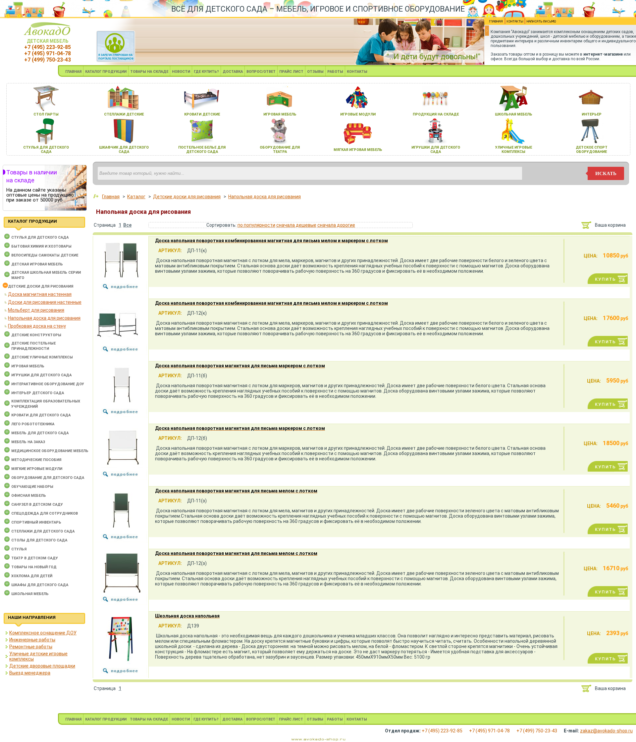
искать (605, 173)
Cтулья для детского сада (40, 237)
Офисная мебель (28, 495)
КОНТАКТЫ (357, 72)
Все (127, 225)
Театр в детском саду (34, 558)
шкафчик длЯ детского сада (124, 149)
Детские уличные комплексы (42, 357)
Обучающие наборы (32, 487)
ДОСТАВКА (233, 72)
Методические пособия (36, 460)
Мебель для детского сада (40, 433)
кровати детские (202, 114)
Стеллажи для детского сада (43, 531)
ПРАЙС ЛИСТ (291, 72)
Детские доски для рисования (40, 286)
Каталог (136, 196)
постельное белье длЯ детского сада (202, 149)
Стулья (18, 549)
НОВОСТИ (181, 72)
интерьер (592, 114)
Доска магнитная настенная (40, 294)
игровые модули (358, 114)
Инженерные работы (32, 639)
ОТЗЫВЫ (315, 72)
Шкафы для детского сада (39, 585)
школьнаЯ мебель (513, 114)
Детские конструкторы (36, 335)
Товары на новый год (34, 567)
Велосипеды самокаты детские (44, 255)
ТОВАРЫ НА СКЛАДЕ (149, 72)
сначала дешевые (296, 225)
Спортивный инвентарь (36, 522)
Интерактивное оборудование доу (47, 384)
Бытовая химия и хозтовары (41, 246)
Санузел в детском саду (37, 504)
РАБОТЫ (335, 72)
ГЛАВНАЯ (73, 72)
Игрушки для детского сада (41, 375)
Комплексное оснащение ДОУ (43, 632)
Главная (111, 196)
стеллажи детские (124, 114)
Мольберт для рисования (36, 310)
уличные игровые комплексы (513, 149)
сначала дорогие (336, 225)
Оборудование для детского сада (47, 478)
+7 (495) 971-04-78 (47, 53)
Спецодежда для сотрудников (44, 513)
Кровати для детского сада (41, 415)
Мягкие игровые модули (36, 469)
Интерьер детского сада (37, 393)
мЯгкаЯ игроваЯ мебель (358, 150)
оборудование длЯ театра (280, 149)
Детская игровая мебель (37, 264)
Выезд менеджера (29, 672)
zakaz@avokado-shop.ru (606, 730)
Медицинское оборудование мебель (49, 451)
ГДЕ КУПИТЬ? (206, 72)
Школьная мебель (30, 594)
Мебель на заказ (28, 442)
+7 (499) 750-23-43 (47, 60)
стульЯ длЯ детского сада (46, 149)
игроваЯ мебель (279, 114)
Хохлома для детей (31, 576)
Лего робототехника (32, 424)
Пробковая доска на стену (37, 326)
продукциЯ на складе (436, 114)
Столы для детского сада (39, 540)
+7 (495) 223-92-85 (47, 47)
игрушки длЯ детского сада (435, 149)
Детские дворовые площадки (42, 666)
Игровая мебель (27, 366)
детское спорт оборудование (592, 149)
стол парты (46, 114)
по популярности (256, 225)
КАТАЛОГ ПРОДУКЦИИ (106, 72)
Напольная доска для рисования (44, 318)
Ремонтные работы (30, 646)
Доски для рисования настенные (44, 302)
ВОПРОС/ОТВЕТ (261, 72)
